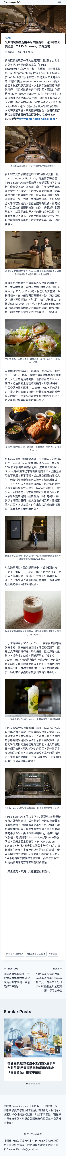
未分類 (8, 38)
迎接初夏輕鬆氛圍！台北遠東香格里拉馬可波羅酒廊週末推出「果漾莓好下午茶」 (17, 977)
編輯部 (11, 52)
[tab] (27, 1084)
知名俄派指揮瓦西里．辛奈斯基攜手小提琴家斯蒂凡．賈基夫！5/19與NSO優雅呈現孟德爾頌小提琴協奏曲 (49, 979)
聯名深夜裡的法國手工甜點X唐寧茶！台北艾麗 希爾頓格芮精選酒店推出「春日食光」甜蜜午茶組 (33, 1068)
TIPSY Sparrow (14, 954)
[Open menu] (59, 2)
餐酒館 (53, 954)
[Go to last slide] (8, 1049)
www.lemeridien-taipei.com (37, 118)
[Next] (57, 1049)
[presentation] (33, 1038)
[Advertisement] (33, 912)
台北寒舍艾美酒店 (36, 954)
